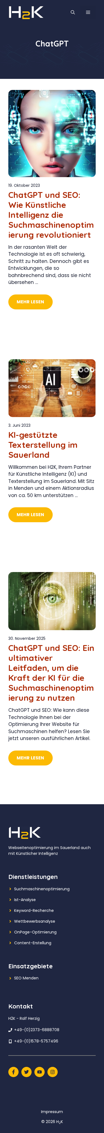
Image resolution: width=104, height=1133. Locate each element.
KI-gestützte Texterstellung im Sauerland (43, 445)
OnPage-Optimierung (35, 932)
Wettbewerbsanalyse (34, 921)
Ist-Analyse (25, 899)
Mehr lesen (30, 302)
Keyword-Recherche (34, 910)
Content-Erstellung (32, 943)
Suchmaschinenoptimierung (42, 889)
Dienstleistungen (33, 877)
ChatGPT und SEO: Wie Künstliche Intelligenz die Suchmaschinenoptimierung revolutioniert (51, 215)
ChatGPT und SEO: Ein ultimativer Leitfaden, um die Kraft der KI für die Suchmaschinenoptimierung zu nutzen (51, 673)
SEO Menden (26, 978)
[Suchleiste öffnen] (72, 12)
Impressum (52, 1111)
